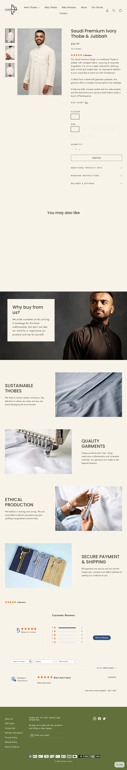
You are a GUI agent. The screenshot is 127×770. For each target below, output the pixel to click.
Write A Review (101, 638)
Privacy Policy (11, 737)
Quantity (76, 145)
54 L (75, 129)
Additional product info (86, 168)
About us (9, 718)
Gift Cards (9, 723)
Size (73, 124)
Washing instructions (85, 175)
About (84, 7)
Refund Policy (11, 742)
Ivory (75, 116)
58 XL (75, 136)
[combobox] (44, 661)
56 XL (104, 129)
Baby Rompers (69, 7)
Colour (75, 112)
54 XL (84, 129)
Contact (63, 13)
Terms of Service (12, 746)
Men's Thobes (31, 7)
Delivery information (14, 732)
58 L (113, 129)
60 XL (94, 136)
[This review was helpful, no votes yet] (109, 690)
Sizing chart (10, 728)
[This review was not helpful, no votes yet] (113, 690)
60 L (85, 136)
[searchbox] (19, 661)
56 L (94, 129)
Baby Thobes (51, 7)
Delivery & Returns (83, 183)
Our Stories (97, 7)
